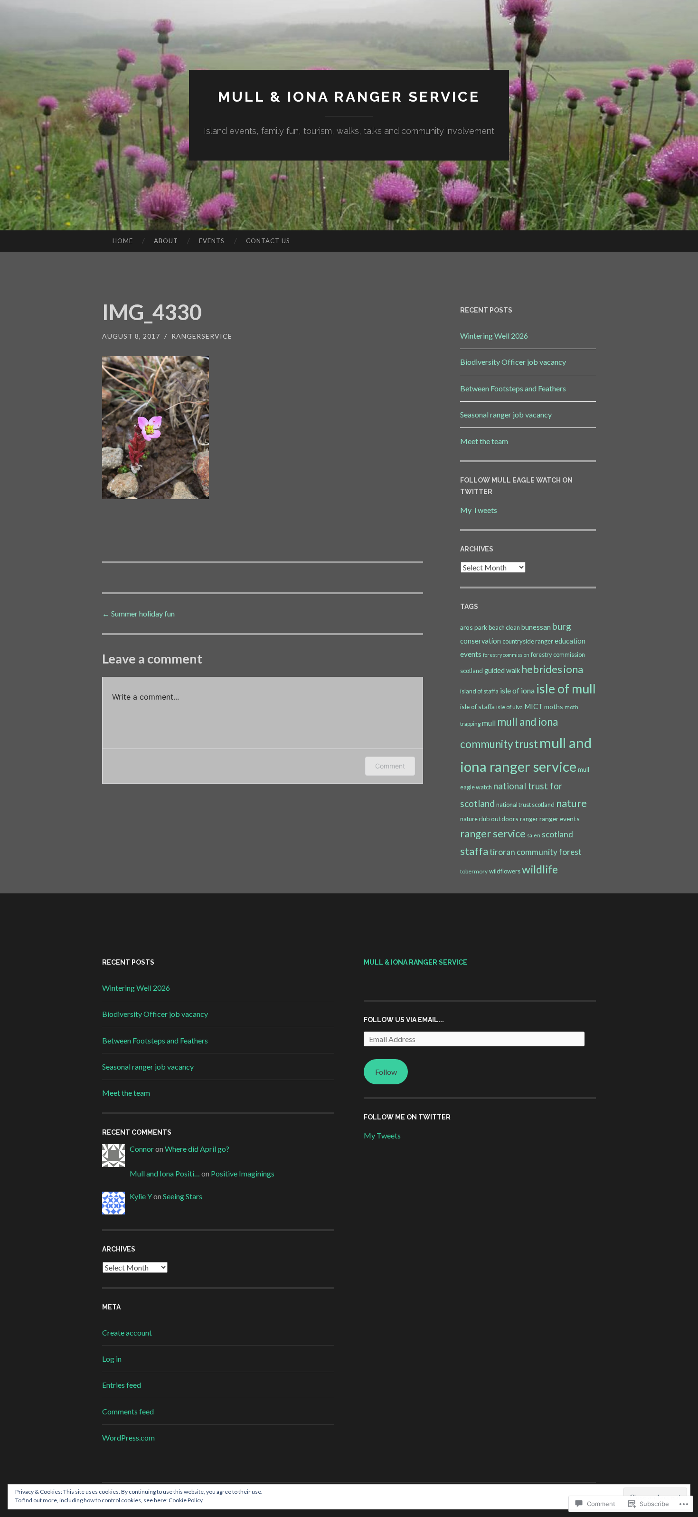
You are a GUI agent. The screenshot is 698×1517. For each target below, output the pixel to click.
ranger (529, 819)
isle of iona (517, 690)
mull (489, 723)
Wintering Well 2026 (494, 335)
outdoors (505, 819)
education (570, 641)
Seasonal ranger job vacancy (506, 414)
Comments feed (128, 1411)
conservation (480, 641)
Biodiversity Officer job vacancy (513, 361)
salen (533, 835)
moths (553, 706)
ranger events (559, 819)
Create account (127, 1332)
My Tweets (478, 509)
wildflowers (504, 871)
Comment (390, 766)
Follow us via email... (404, 1020)
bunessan (536, 627)
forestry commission (506, 655)
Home (123, 241)
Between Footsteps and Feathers (513, 388)
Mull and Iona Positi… (165, 1173)
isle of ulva (509, 707)
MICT (533, 706)
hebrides (541, 669)
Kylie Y (141, 1196)
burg (561, 626)
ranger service (493, 833)
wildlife (540, 869)
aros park (473, 627)
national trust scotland (525, 804)
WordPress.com (128, 1437)
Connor (142, 1148)
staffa (474, 850)
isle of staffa (477, 706)
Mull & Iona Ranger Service (349, 96)
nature (571, 802)
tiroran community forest (536, 852)
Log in (112, 1358)
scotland (557, 834)
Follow (386, 1071)
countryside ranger (527, 641)
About (166, 241)
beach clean (504, 627)
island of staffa (479, 691)
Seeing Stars (182, 1196)
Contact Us (268, 241)
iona (573, 669)
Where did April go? (197, 1148)
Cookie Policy (186, 1500)
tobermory (474, 871)
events (470, 654)
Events (212, 241)
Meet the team (484, 441)
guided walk (502, 670)
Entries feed (121, 1384)
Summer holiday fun (138, 613)
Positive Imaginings (242, 1173)
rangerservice (201, 336)
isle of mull (566, 688)
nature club (475, 819)
